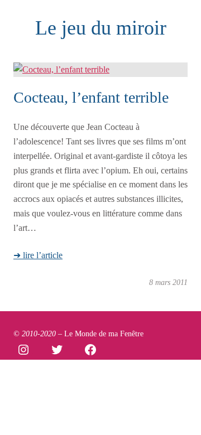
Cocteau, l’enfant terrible (91, 97)
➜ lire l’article (38, 255)
